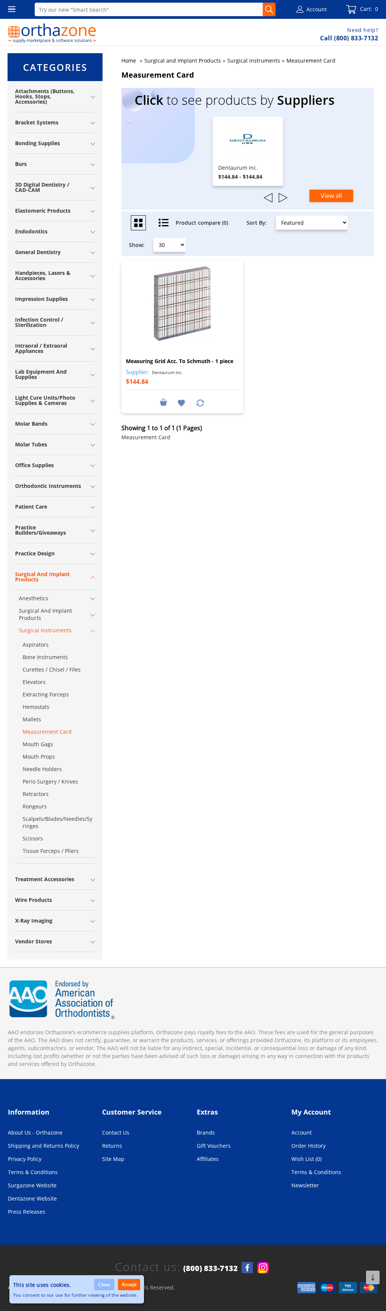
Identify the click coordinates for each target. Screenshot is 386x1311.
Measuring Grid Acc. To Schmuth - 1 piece (179, 361)
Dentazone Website (32, 1198)
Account (301, 1132)
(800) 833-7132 (210, 1268)
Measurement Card (310, 60)
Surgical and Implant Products (182, 60)
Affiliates (208, 1158)
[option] (248, 151)
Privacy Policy (24, 1158)
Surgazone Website (32, 1185)
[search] (269, 9)
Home (128, 60)
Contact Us (115, 1132)
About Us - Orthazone (35, 1132)
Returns (112, 1145)
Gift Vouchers (214, 1145)
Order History (308, 1145)
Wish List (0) (306, 1158)
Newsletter (305, 1185)
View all (331, 196)
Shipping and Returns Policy (43, 1145)
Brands (206, 1132)
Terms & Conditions (33, 1172)
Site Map (113, 1158)
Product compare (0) (202, 222)
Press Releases (26, 1211)
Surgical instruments (253, 60)
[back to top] (373, 1277)
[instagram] (263, 1267)
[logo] (52, 33)
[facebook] (247, 1267)
